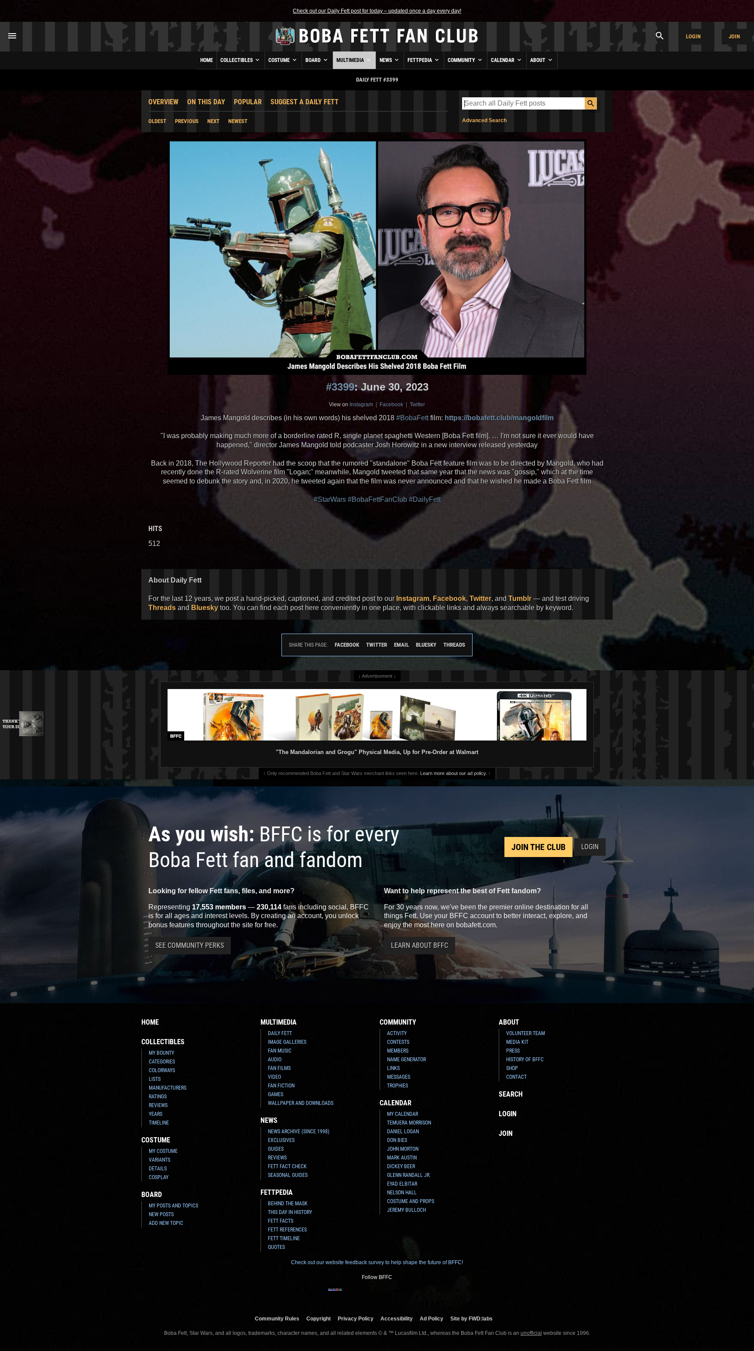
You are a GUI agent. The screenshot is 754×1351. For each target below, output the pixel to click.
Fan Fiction (281, 1086)
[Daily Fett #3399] (377, 257)
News (386, 60)
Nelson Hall (402, 1193)
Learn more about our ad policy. (453, 773)
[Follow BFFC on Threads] (405, 1295)
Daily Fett (280, 1033)
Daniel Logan (403, 1131)
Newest (237, 121)
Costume (279, 60)
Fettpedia (420, 60)
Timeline (159, 1123)
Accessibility (396, 1318)
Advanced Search (484, 120)
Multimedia (350, 60)
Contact (516, 1077)
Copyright (318, 1318)
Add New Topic (166, 1223)
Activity (397, 1033)
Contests (398, 1042)
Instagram (361, 404)
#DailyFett (425, 499)
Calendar (503, 60)
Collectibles (237, 60)
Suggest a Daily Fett (305, 102)
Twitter (417, 404)
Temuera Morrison (409, 1123)
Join (734, 36)
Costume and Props (410, 1201)
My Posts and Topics (173, 1206)
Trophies (397, 1086)
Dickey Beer (401, 1166)
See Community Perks (189, 945)
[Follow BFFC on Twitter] (363, 1295)
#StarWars (330, 499)
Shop (512, 1068)
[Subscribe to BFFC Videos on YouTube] (391, 1295)
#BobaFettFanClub (377, 499)
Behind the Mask (288, 1203)
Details (158, 1169)
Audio (274, 1059)
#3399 (340, 387)
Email (401, 644)
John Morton (402, 1149)
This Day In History (290, 1212)
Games (275, 1094)
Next (213, 121)
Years (155, 1114)
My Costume (163, 1151)
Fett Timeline (284, 1238)
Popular (248, 102)
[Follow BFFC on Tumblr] (377, 1295)
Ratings (158, 1097)
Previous (187, 121)
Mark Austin (402, 1158)
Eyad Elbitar (402, 1184)
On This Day (206, 102)
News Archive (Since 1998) (298, 1131)
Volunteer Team (525, 1033)
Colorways (162, 1070)
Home (206, 60)
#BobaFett (412, 418)
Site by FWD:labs (471, 1318)
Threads (162, 607)
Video (274, 1077)
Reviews (158, 1105)
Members (397, 1051)
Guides (276, 1149)
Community (462, 60)
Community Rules (277, 1318)
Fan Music (279, 1051)
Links (393, 1068)
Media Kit (517, 1042)
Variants (159, 1160)
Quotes (276, 1247)
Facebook (391, 404)
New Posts (161, 1214)
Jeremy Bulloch (406, 1210)
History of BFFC (525, 1059)
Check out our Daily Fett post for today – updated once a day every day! (377, 11)
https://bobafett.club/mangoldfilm (499, 418)
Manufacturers (167, 1088)
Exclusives (281, 1140)
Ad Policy (431, 1318)
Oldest (157, 121)
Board (313, 60)
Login (693, 36)
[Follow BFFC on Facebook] (335, 1295)
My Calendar (402, 1114)
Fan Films (279, 1068)
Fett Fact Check (287, 1166)
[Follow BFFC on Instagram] (349, 1295)
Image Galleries (287, 1042)
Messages (398, 1077)
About (538, 60)
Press (513, 1051)
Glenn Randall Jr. (409, 1175)
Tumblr (519, 598)
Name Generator (406, 1059)
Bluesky (204, 607)
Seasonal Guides (288, 1175)
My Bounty (161, 1053)
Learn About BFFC (419, 945)
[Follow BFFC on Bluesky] (419, 1295)
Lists (155, 1079)
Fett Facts (280, 1221)
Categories (162, 1062)
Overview (163, 102)
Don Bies (397, 1140)
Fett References (287, 1230)
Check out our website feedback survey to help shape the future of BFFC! (377, 1262)
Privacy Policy (356, 1318)
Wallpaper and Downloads (300, 1103)
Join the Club (538, 847)
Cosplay (158, 1177)
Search (511, 1094)
